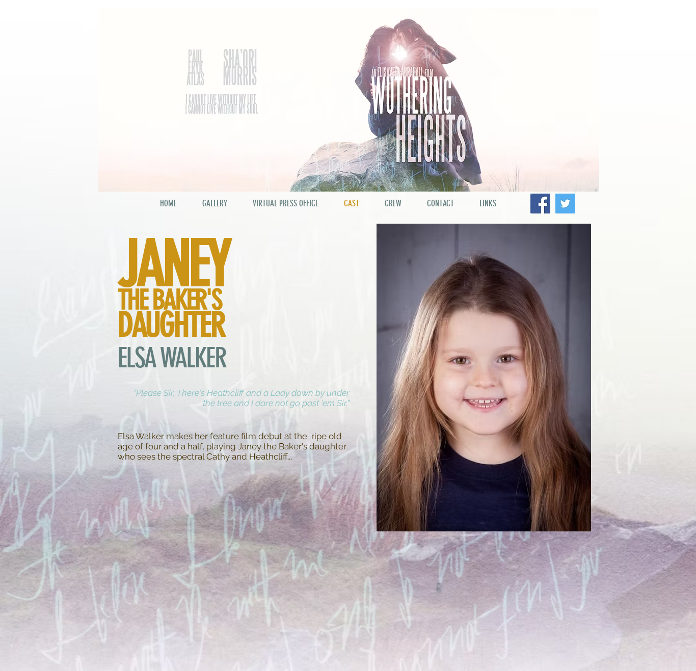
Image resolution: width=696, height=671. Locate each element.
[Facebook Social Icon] (540, 203)
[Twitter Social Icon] (565, 203)
